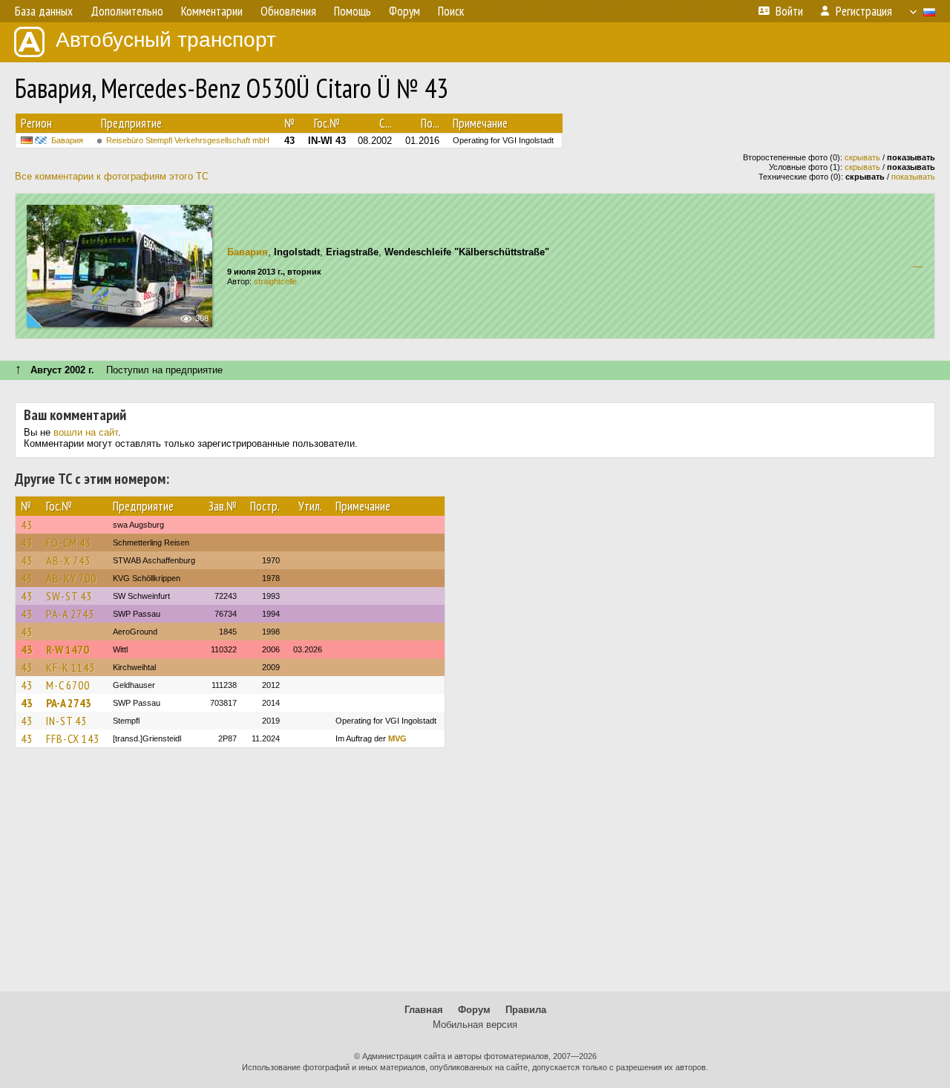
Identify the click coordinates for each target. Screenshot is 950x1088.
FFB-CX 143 (72, 738)
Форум (474, 1009)
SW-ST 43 (69, 596)
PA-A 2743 (70, 613)
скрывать (862, 157)
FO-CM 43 (68, 542)
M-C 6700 (68, 685)
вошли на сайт (85, 432)
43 (27, 524)
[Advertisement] (475, 876)
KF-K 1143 (70, 667)
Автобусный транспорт (166, 39)
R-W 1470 (67, 649)
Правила (525, 1009)
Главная (423, 1009)
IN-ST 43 (66, 720)
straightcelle (275, 281)
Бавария (67, 140)
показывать (913, 176)
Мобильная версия (475, 1024)
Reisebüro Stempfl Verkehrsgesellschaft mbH (187, 140)
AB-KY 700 (71, 578)
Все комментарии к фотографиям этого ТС (112, 176)
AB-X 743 (68, 560)
